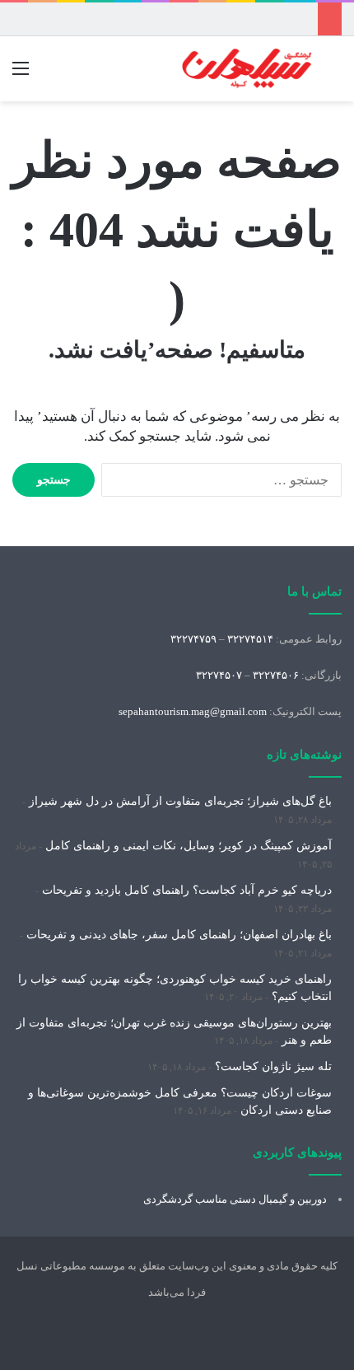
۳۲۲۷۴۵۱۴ (250, 639)
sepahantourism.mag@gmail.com (193, 711)
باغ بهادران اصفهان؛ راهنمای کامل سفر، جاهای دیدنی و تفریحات (179, 934)
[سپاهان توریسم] (247, 69)
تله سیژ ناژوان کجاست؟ (273, 1066)
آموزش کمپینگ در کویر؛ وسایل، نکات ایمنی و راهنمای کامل (188, 845)
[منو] (20, 74)
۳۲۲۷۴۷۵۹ (193, 639)
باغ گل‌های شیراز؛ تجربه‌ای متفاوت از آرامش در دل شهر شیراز (180, 801)
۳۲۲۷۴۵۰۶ (276, 675)
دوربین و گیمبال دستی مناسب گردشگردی (235, 1199)
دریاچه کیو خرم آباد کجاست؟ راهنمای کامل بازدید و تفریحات (187, 890)
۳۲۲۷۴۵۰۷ (219, 675)
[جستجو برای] (333, 74)
